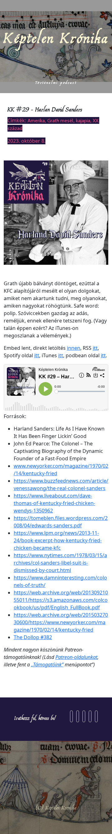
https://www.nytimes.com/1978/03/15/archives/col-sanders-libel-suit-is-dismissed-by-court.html (60, 563)
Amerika (36, 121)
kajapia (83, 121)
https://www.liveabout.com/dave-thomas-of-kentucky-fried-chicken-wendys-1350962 (54, 503)
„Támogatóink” (47, 664)
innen (73, 348)
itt (95, 348)
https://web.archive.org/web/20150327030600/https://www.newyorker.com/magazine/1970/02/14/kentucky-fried (61, 622)
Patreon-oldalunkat (76, 657)
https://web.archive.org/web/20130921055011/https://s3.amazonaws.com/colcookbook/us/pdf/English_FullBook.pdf (61, 600)
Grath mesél (60, 121)
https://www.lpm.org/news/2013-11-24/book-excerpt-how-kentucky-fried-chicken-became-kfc (58, 540)
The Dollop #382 (33, 637)
